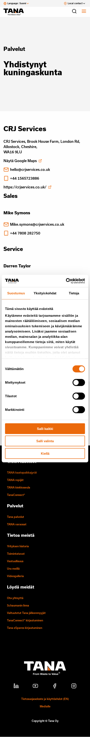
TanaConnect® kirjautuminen (25, 620)
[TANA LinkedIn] (16, 686)
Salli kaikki (45, 428)
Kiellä (45, 453)
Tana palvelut (15, 516)
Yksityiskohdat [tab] (45, 293)
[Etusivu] (15, 12)
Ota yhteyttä (15, 597)
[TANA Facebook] (54, 686)
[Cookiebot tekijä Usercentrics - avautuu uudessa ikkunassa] (66, 281)
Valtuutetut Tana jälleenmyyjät (26, 612)
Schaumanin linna (18, 605)
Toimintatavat (16, 553)
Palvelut (14, 49)
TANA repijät (15, 479)
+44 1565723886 (24, 178)
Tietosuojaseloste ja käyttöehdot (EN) (45, 698)
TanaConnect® (16, 494)
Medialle (45, 706)
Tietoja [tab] (74, 293)
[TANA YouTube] (35, 686)
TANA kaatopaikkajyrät (22, 472)
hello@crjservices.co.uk (30, 169)
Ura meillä (13, 568)
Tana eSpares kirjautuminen (24, 627)
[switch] (79, 382)
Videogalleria (15, 576)
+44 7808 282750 (25, 233)
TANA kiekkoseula (18, 487)
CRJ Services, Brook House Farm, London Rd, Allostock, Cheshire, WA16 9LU (41, 146)
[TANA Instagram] (73, 686)
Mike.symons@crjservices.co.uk (37, 224)
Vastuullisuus (15, 561)
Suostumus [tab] (16, 293)
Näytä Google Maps (20, 161)
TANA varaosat (16, 524)
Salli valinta (45, 441)
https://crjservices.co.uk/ (24, 187)
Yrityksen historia (18, 546)
